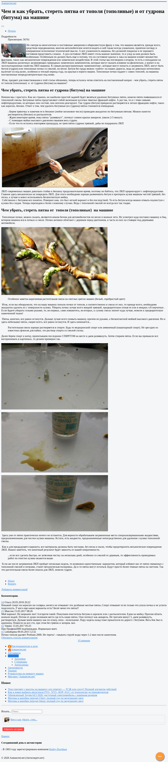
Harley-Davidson (58, 749)
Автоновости (15, 667)
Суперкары (20, 661)
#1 (2, 631)
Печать (12, 31)
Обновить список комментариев (19, 637)
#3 (2, 611)
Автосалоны (21, 664)
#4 (2, 602)
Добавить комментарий (14, 589)
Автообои (20, 658)
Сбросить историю (13, 729)
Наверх (5, 736)
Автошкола (14, 653)
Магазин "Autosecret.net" (21, 676)
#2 (2, 625)
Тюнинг (12, 670)
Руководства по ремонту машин (26, 673)
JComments (84, 640)
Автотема (13, 656)
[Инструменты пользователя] (2, 26)
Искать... (6, 711)
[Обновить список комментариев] (18, 595)
